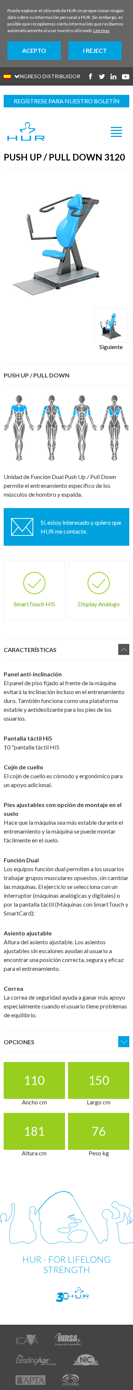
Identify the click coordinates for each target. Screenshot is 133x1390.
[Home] (25, 131)
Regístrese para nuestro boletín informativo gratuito (67, 102)
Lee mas (101, 30)
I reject (95, 50)
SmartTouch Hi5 (34, 603)
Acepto (34, 50)
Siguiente (111, 346)
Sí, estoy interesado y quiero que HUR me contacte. (81, 527)
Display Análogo (99, 603)
